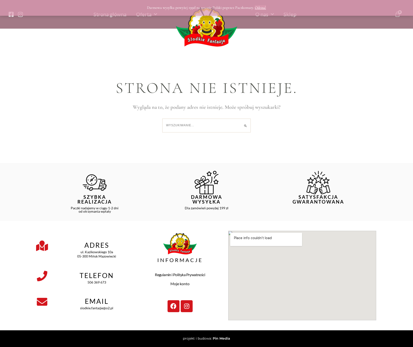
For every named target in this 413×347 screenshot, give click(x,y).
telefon (97, 275)
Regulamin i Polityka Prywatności (180, 274)
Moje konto (180, 283)
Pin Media (221, 338)
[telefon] (42, 276)
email (97, 301)
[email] (42, 302)
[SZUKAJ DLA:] (206, 125)
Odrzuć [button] (260, 7)
